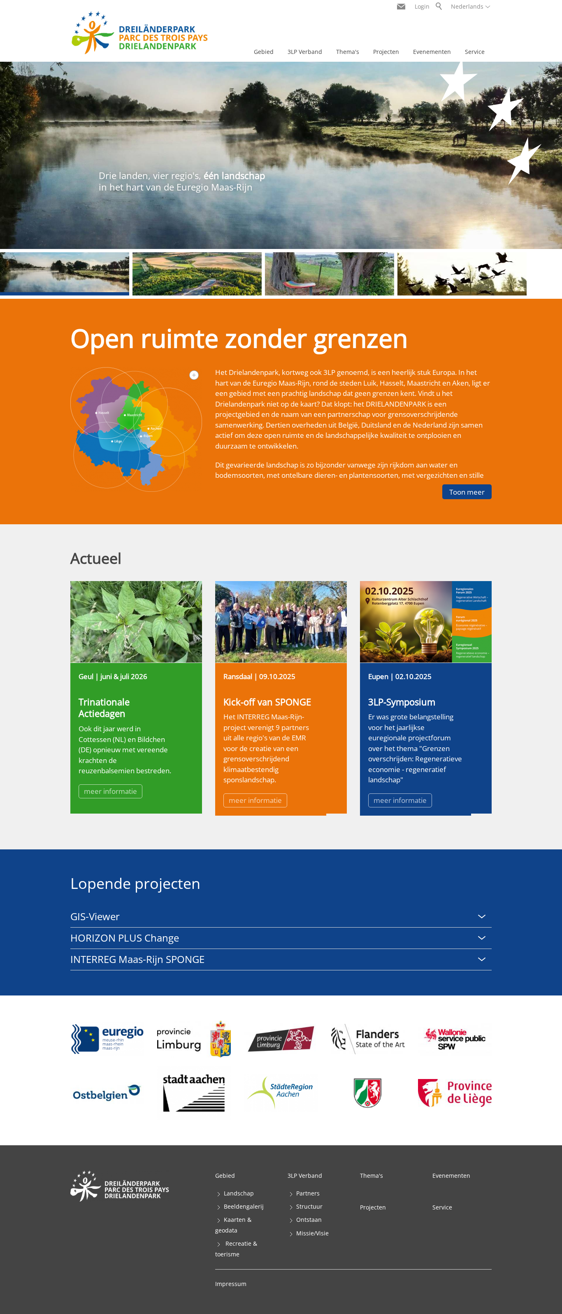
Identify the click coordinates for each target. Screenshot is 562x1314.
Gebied (264, 52)
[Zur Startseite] (139, 32)
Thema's (347, 52)
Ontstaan (309, 1219)
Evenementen (432, 52)
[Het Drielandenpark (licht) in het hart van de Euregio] (136, 429)
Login (422, 6)
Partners (308, 1193)
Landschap (239, 1193)
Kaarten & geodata (233, 1225)
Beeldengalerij (244, 1206)
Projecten (386, 52)
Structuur (309, 1206)
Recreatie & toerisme (236, 1249)
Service (475, 52)
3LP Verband (305, 52)
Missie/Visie (312, 1233)
